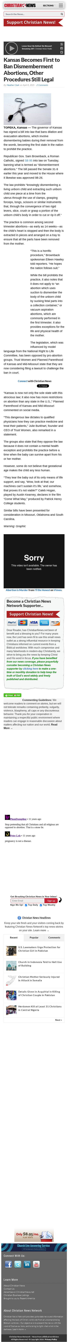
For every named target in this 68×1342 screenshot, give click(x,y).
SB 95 (28, 160)
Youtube (36, 1264)
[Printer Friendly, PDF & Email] (13, 695)
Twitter (17, 1264)
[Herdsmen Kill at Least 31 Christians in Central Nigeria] (11, 1010)
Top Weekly (49, 905)
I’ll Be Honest (42, 590)
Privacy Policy (51, 1339)
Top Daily (33, 905)
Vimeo (58, 590)
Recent (14, 937)
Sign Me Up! (17, 905)
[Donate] (34, 22)
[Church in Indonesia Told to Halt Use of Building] (11, 965)
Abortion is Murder (17, 590)
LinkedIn (27, 1264)
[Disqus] (34, 772)
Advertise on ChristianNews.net (19, 1292)
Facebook (8, 1264)
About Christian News (14, 1285)
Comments (54, 937)
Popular (34, 937)
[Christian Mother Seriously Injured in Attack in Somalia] (11, 980)
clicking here (30, 668)
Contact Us (9, 1288)
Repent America (27, 1298)
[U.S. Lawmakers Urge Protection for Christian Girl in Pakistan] (11, 950)
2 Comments (42, 85)
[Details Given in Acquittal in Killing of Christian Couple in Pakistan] (11, 995)
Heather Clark (13, 85)
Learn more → (41, 930)
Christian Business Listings (16, 1295)
